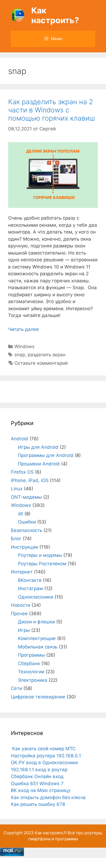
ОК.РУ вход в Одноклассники (44, 762)
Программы (31, 655)
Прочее (19, 613)
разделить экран (47, 354)
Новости (20, 605)
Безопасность (26, 530)
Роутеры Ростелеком (42, 563)
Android (19, 438)
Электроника (32, 680)
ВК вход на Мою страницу (40, 790)
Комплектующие (37, 638)
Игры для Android (38, 447)
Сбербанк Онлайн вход (37, 776)
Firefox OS (22, 472)
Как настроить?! (51, 832)
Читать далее (23, 329)
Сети (16, 688)
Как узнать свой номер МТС (43, 748)
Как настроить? (55, 15)
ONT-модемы (26, 497)
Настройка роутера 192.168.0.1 (46, 755)
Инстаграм (30, 588)
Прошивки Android (39, 464)
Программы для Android (45, 455)
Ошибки (27, 522)
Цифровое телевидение (38, 696)
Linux (17, 488)
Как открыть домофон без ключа (48, 797)
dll (20, 513)
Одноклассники (35, 597)
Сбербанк (29, 663)
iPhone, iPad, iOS (30, 480)
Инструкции (24, 547)
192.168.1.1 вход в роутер (39, 769)
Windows (24, 346)
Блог (16, 538)
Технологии (31, 671)
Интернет (22, 572)
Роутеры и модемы (40, 555)
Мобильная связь (37, 647)
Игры (24, 630)
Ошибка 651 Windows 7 (37, 783)
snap (19, 354)
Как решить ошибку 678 (38, 804)
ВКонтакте (30, 580)
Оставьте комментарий (41, 363)
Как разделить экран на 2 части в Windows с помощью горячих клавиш (51, 110)
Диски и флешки (36, 621)
